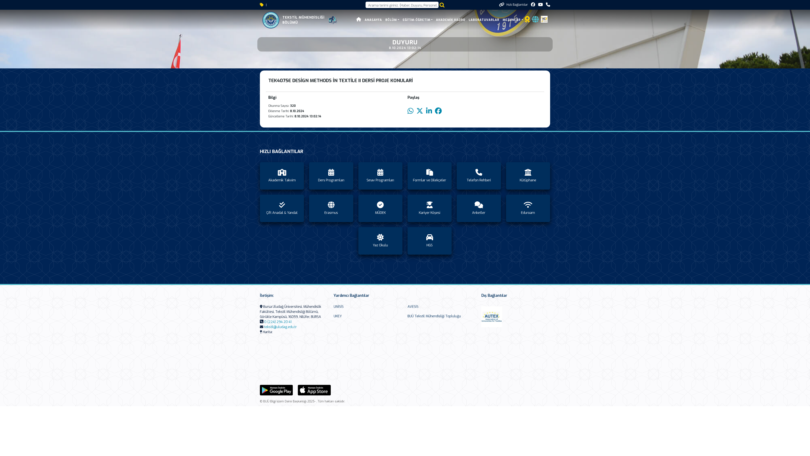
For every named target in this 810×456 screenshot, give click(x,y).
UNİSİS (339, 306)
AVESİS (413, 306)
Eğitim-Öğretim (416, 20)
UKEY (338, 316)
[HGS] (544, 19)
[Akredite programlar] (527, 20)
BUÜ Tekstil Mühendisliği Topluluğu (434, 316)
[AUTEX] (491, 316)
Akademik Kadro (450, 20)
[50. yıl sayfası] (333, 20)
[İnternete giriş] (535, 20)
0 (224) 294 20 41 (278, 322)
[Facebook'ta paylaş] (438, 111)
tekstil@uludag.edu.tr (280, 327)
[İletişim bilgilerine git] (548, 5)
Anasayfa (373, 20)
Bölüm (391, 20)
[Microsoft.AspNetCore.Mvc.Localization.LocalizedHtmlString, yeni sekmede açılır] (276, 390)
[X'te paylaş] (419, 111)
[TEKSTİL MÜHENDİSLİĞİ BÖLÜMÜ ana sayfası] (270, 20)
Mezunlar (512, 20)
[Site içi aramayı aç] (442, 5)
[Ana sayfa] (359, 20)
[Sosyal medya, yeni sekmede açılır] (533, 5)
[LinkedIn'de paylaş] (429, 111)
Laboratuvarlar (484, 20)
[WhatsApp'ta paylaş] (410, 111)
